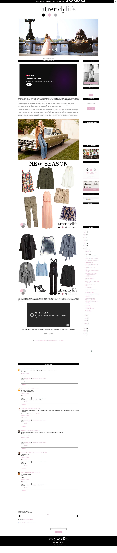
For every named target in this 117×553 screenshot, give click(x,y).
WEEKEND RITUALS (89, 262)
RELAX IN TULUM (88, 287)
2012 (85, 330)
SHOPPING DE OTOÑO (89, 292)
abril (86, 320)
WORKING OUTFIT (88, 311)
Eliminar (27, 373)
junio (86, 317)
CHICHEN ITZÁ (88, 296)
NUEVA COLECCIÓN (54, 340)
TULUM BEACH (88, 310)
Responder (23, 373)
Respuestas (24, 395)
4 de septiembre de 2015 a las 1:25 (33, 472)
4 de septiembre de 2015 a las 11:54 (39, 378)
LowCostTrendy (24, 408)
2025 (85, 232)
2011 (85, 331)
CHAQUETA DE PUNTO (89, 280)
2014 (85, 327)
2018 (85, 243)
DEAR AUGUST (88, 307)
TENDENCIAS (61, 340)
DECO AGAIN (87, 305)
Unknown (23, 369)
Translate (92, 199)
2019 (85, 242)
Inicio (48, 514)
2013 (85, 328)
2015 (85, 248)
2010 (85, 333)
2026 (85, 231)
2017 (85, 245)
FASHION (37, 340)
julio (86, 315)
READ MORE (51, 49)
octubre (86, 253)
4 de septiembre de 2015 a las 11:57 (39, 462)
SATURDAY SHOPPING (89, 278)
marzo (86, 321)
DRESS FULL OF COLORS (90, 267)
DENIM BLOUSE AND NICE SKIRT (91, 258)
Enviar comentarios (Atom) (28, 519)
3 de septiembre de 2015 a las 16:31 (32, 430)
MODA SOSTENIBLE (47, 340)
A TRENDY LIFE (27, 378)
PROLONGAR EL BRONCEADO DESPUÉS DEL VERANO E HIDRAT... (91, 274)
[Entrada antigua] (77, 517)
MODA (42, 340)
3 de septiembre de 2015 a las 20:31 (40, 452)
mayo (86, 318)
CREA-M (86, 285)
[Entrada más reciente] (19, 517)
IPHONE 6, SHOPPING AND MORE (91, 264)
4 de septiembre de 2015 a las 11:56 (39, 420)
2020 (85, 240)
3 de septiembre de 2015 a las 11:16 (32, 388)
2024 (85, 234)
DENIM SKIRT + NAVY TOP (90, 284)
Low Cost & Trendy (38, 413)
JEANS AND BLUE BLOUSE (90, 299)
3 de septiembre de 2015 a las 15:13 (34, 408)
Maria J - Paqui (24, 472)
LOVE (86, 269)
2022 (85, 237)
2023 (85, 235)
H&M (60, 109)
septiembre (87, 254)
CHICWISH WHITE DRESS (90, 298)
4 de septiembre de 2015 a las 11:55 (39, 398)
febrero (86, 323)
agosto (86, 313)
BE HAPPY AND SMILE (89, 276)
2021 (85, 239)
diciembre (87, 249)
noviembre (87, 251)
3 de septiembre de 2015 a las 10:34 (32, 369)
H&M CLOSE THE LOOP (89, 308)
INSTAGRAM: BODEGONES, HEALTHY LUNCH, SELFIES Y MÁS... (91, 289)
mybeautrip (23, 430)
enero (86, 325)
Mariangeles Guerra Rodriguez (27, 452)
